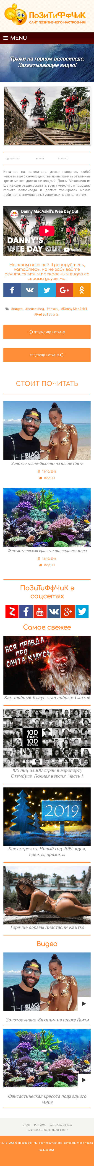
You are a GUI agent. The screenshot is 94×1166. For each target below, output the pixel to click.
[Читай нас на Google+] (67, 611)
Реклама (40, 1125)
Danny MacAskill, (75, 309)
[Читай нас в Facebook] (25, 611)
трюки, (54, 309)
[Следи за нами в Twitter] (82, 611)
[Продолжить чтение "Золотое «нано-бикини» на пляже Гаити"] (47, 981)
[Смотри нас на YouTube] (40, 611)
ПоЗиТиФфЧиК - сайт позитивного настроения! (48, 1142)
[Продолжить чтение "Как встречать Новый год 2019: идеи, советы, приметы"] (47, 816)
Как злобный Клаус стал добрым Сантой (47, 697)
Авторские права (61, 1125)
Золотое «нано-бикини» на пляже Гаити (47, 463)
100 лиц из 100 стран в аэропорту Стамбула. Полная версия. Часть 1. (47, 773)
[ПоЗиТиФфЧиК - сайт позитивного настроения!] (47, 16)
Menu (18, 38)
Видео (64, 159)
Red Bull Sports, (47, 314)
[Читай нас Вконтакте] (53, 611)
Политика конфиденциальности (47, 1130)
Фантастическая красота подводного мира (47, 550)
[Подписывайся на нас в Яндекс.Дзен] (11, 611)
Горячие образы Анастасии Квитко (47, 927)
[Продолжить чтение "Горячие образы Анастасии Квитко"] (47, 895)
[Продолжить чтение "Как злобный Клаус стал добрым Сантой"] (47, 665)
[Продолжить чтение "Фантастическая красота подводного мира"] (47, 1058)
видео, (18, 309)
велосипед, (36, 309)
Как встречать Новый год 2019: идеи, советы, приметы (47, 851)
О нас (26, 1125)
